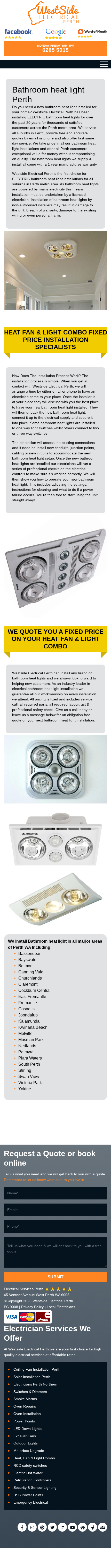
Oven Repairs (24, 1406)
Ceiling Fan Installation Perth (36, 1369)
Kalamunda (28, 1021)
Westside (15, 1349)
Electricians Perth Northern (35, 1384)
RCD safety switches (30, 1465)
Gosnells (26, 1009)
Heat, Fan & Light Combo (34, 1458)
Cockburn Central (34, 990)
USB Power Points (28, 1495)
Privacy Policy (32, 1307)
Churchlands (30, 978)
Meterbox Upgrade (28, 1451)
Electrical (31, 1349)
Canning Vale (30, 972)
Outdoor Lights (25, 1443)
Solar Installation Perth (31, 1377)
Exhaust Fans (24, 1436)
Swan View (28, 1076)
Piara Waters (30, 1058)
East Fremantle (32, 996)
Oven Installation (27, 1414)
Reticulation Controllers (32, 1480)
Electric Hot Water (28, 1473)
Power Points (24, 1421)
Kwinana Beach (32, 1027)
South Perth (29, 1064)
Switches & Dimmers (30, 1392)
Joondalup (28, 1015)
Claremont (27, 984)
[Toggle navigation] (104, 64)
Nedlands (27, 1046)
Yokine (24, 1089)
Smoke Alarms (25, 1399)
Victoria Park (30, 1083)
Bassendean (30, 953)
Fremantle (27, 1003)
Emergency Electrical (30, 1502)
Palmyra (26, 1052)
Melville (25, 1033)
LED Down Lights (27, 1429)
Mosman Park (31, 1039)
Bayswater (28, 960)
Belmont (26, 966)
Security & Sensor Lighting (35, 1487)
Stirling (24, 1070)
